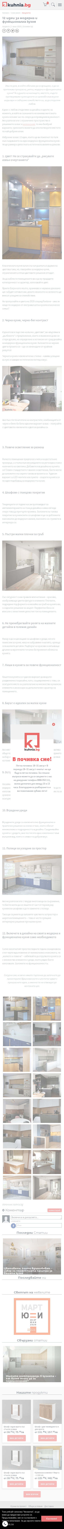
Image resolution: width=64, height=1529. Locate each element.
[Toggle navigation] (53, 5)
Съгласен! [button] (51, 1518)
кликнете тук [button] (8, 1524)
